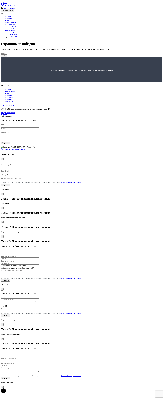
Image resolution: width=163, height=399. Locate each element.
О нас (12, 32)
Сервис (8, 20)
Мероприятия (10, 22)
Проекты (8, 18)
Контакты (13, 34)
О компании (10, 30)
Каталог (8, 16)
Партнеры (13, 36)
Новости (13, 26)
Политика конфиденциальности (13, 149)
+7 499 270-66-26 (9, 8)
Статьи (12, 28)
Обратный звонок (7, 10)
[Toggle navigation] (2, 13)
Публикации (10, 24)
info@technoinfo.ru (10, 6)
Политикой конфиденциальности (63, 141)
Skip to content (6, 2)
